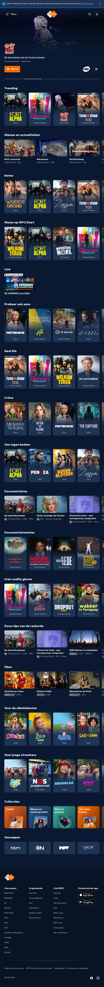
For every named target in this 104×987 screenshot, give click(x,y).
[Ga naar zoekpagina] (89, 14)
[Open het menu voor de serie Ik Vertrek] (72, 311)
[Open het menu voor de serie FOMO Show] (97, 95)
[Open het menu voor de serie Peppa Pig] (72, 715)
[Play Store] (86, 902)
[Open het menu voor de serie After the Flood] (48, 405)
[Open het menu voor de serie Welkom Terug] (24, 229)
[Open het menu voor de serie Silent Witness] (97, 311)
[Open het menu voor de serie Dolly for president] (72, 95)
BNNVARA (8, 898)
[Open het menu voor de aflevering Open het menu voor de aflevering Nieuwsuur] (64, 142)
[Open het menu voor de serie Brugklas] (72, 762)
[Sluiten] (100, 4)
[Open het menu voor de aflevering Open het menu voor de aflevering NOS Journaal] (32, 142)
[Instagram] (98, 978)
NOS (6, 923)
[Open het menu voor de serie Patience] (24, 311)
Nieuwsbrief (34, 908)
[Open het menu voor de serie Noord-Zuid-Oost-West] (48, 311)
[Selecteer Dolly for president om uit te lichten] (33, 78)
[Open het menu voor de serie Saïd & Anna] (97, 715)
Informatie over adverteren (77, 968)
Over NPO (33, 893)
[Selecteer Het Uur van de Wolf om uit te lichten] (52, 78)
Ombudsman (59, 928)
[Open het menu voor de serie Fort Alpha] (24, 95)
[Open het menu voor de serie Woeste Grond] (24, 182)
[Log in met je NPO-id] (97, 14)
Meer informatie (86, 4)
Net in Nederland (60, 933)
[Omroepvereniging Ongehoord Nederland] (40, 848)
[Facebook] (91, 978)
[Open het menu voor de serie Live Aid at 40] (97, 539)
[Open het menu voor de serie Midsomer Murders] (24, 405)
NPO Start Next (60, 903)
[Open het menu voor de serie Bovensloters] (72, 451)
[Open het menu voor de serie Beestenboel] (72, 229)
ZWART (7, 953)
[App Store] (86, 894)
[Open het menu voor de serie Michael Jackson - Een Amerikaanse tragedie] (48, 539)
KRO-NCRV (8, 913)
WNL (6, 948)
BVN (55, 908)
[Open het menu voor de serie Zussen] (72, 182)
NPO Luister (58, 913)
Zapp (56, 898)
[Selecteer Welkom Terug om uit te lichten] (13, 78)
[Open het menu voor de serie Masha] (24, 715)
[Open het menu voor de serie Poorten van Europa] (24, 539)
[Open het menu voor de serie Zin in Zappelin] (48, 715)
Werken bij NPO (35, 913)
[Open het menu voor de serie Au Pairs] (48, 586)
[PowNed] (64, 848)
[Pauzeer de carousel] (96, 69)
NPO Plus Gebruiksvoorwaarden (39, 968)
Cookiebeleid (59, 968)
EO (5, 903)
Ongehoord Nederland (13, 933)
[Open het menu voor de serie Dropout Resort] (72, 586)
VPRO (6, 943)
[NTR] (15, 848)
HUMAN (7, 908)
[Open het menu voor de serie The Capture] (97, 405)
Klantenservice (35, 918)
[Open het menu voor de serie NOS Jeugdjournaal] (48, 762)
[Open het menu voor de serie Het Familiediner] (97, 358)
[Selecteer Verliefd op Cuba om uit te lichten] (71, 78)
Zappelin (57, 893)
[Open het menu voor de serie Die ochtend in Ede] (72, 539)
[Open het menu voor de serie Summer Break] (24, 762)
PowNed (7, 938)
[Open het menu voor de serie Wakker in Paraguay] (97, 586)
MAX (6, 918)
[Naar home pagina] (52, 14)
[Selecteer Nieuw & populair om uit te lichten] (91, 78)
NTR (6, 928)
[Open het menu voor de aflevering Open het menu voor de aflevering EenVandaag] (97, 142)
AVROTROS (9, 893)
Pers (30, 903)
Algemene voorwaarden (14, 968)
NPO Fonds (58, 923)
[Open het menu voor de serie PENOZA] (48, 451)
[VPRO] (88, 848)
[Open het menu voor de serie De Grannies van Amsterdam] (48, 95)
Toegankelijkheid (35, 898)
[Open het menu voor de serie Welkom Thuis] (97, 762)
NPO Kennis (58, 918)
